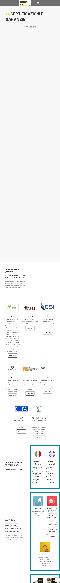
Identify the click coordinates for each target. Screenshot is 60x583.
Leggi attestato (39, 437)
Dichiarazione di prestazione (37, 468)
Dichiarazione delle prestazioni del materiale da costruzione (38, 474)
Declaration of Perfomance (50, 468)
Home (26, 26)
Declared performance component (49, 481)
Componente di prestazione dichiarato (36, 481)
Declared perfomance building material (51, 473)
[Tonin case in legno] (25, 3)
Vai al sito (12, 355)
